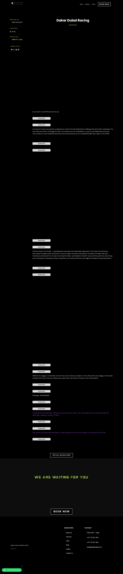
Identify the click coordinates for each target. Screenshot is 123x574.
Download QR (41, 118)
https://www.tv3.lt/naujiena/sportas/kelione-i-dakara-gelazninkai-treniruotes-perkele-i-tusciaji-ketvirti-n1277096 (69, 433)
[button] (12, 50)
